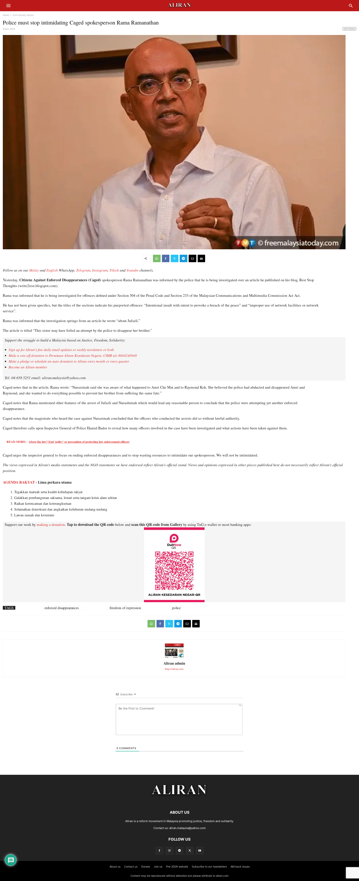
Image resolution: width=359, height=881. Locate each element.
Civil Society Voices (23, 15)
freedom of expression (125, 608)
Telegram (83, 270)
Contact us (130, 866)
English (52, 270)
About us (115, 866)
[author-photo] (174, 657)
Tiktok (114, 270)
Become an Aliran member (28, 367)
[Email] (192, 258)
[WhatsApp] (157, 258)
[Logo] (179, 801)
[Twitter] (174, 258)
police (176, 608)
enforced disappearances (62, 608)
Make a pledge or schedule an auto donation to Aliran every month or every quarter (69, 361)
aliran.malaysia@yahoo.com (187, 828)
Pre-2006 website (177, 866)
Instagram (100, 270)
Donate (145, 866)
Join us (158, 866)
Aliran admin (174, 663)
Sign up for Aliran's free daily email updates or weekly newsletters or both (61, 349)
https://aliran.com (174, 669)
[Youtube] (199, 850)
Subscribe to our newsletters (209, 866)
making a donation (51, 524)
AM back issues (240, 866)
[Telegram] (183, 258)
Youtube (132, 270)
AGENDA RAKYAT (19, 482)
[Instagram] (169, 850)
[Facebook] (165, 258)
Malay (34, 270)
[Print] (201, 258)
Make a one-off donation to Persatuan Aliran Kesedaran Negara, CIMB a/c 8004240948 (73, 355)
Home (6, 15)
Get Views (349, 28)
